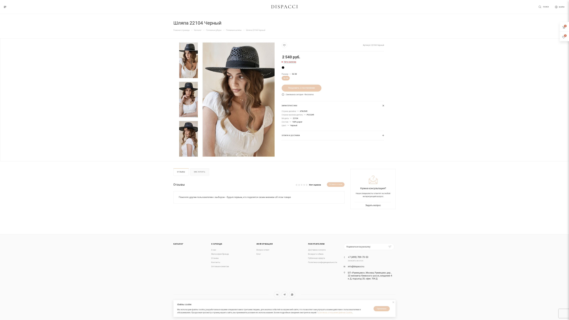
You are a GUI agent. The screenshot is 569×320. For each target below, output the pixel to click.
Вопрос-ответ (262, 250)
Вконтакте (277, 294)
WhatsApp (292, 294)
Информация (264, 244)
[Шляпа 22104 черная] (239, 100)
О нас (213, 250)
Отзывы (181, 172)
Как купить (199, 172)
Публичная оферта (316, 258)
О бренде (216, 244)
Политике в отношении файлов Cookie (334, 312)
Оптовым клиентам (220, 266)
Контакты (215, 262)
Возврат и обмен (315, 254)
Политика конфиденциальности (322, 262)
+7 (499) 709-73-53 (358, 257)
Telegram (284, 294)
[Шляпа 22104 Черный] (284, 68)
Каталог (178, 244)
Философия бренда (220, 254)
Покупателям (316, 244)
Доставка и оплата (317, 250)
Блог (258, 254)
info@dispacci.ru (356, 266)
